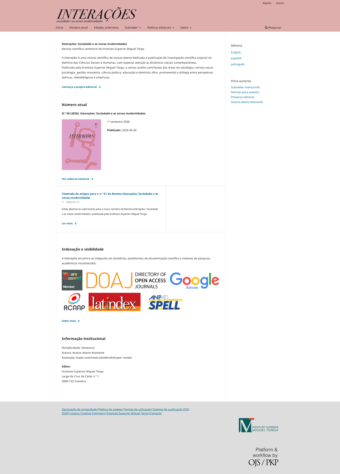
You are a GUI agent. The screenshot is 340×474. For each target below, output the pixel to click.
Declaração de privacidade (79, 409)
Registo (267, 3)
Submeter (132, 27)
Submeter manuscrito (245, 87)
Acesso (280, 3)
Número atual (78, 27)
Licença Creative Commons (87, 413)
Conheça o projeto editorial (79, 87)
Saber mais (69, 321)
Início (59, 27)
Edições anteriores (106, 27)
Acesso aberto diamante (247, 102)
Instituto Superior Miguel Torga (127, 413)
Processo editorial (242, 97)
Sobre (184, 27)
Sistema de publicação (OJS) (171, 409)
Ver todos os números (75, 179)
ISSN (65, 413)
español (236, 58)
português (238, 64)
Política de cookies (110, 409)
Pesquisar (274, 27)
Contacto (156, 413)
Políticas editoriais (159, 27)
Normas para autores (245, 92)
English (236, 52)
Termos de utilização (137, 409)
